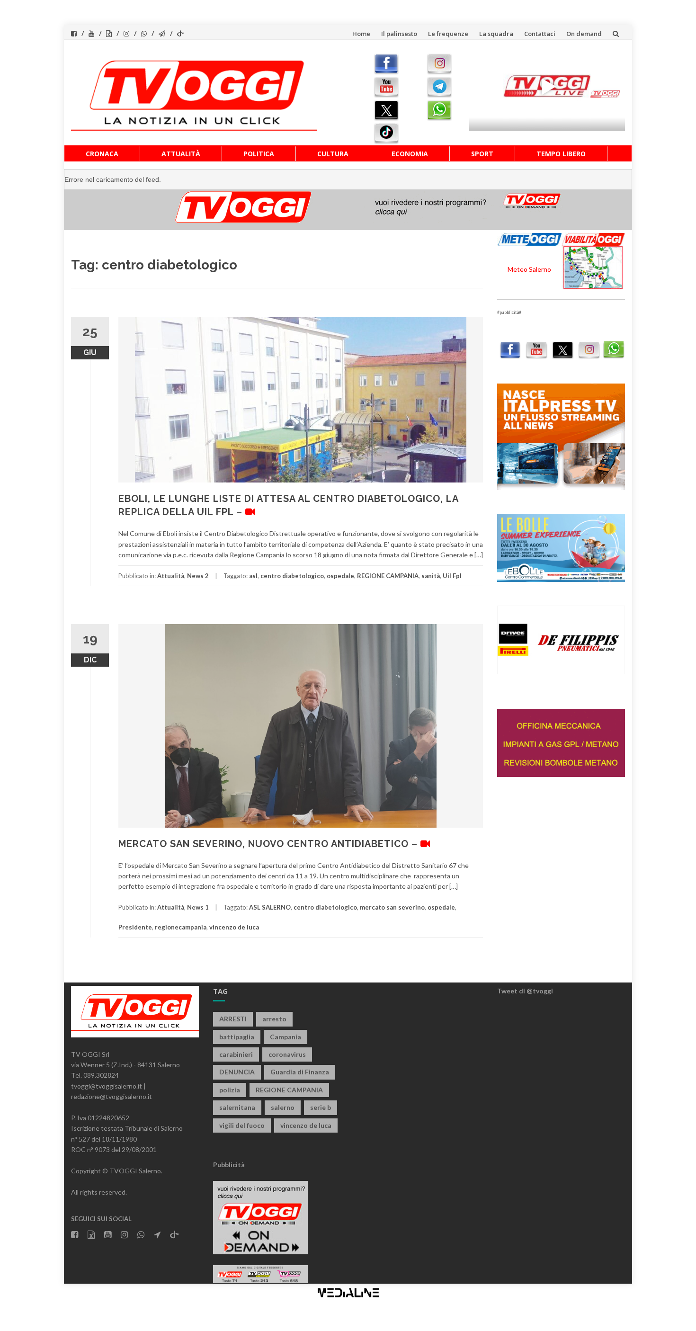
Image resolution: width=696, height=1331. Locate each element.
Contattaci (539, 33)
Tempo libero (561, 153)
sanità (430, 576)
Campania (285, 1037)
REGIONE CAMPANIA (388, 576)
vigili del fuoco (242, 1125)
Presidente (135, 927)
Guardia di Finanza (299, 1072)
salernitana (237, 1107)
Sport (482, 153)
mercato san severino (392, 907)
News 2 (198, 576)
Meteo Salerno (529, 269)
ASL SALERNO (270, 907)
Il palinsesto (399, 33)
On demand (584, 33)
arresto (274, 1019)
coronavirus (287, 1054)
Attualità (180, 153)
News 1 (198, 907)
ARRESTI (233, 1019)
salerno (282, 1107)
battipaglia (236, 1037)
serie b (320, 1107)
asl (253, 576)
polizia (229, 1090)
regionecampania (180, 927)
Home (361, 33)
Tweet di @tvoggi (525, 991)
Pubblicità (229, 1165)
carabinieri (236, 1054)
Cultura (332, 153)
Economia (410, 153)
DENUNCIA (237, 1072)
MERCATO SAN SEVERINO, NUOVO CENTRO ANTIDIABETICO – (269, 843)
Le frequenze (448, 33)
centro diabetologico (292, 576)
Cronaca (102, 153)
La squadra (496, 33)
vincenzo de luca (234, 927)
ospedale (340, 576)
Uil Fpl (452, 576)
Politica (258, 153)
